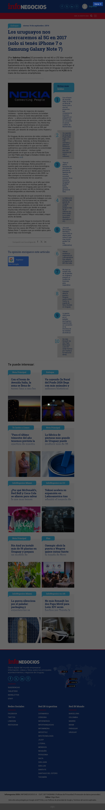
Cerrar (96, 4)
